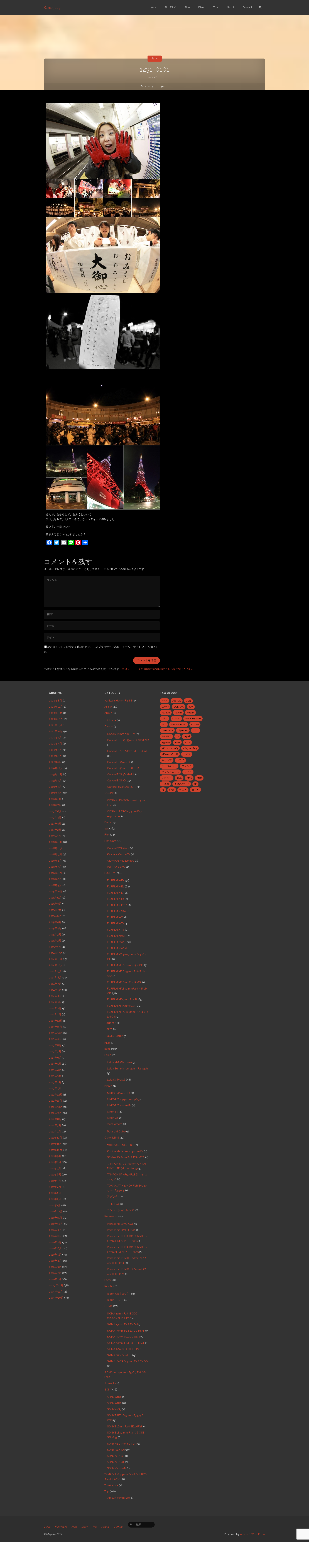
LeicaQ (176, 718)
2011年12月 (55, 1137)
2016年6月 (55, 873)
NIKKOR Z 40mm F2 (119, 1105)
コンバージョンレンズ (120, 1210)
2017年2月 (55, 829)
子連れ (165, 784)
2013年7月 (55, 1051)
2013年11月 (55, 1026)
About (105, 1526)
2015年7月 (55, 910)
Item (107, 1048)
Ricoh (108, 1286)
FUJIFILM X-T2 (115, 923)
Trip (106, 1491)
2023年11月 (55, 713)
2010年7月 (55, 1242)
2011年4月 (55, 1186)
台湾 (199, 777)
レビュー (167, 777)
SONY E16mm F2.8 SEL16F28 (125, 1426)
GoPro (108, 1029)
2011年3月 (55, 1193)
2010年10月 (56, 1223)
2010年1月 (55, 1279)
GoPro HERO (115, 1036)
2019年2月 (55, 792)
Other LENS (111, 1137)
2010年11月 (55, 1217)
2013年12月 (55, 1020)
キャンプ (167, 760)
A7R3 (164, 700)
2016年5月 (55, 879)
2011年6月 (55, 1174)
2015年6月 (55, 916)
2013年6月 (55, 1057)
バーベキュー (169, 766)
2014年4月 (55, 996)
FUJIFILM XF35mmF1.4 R (121, 1005)
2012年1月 (55, 1131)
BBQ (188, 700)
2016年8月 (55, 860)
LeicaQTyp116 (193, 718)
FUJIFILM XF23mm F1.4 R (122, 999)
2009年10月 (56, 1297)
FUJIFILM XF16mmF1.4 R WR (124, 982)
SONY (108, 1389)
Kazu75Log (52, 7)
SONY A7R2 (114, 1397)
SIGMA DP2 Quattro (119, 1355)
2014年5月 (55, 989)
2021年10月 (56, 731)
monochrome (178, 724)
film (191, 706)
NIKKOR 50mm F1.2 (118, 1093)
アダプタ (112, 1196)
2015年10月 (56, 891)
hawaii (178, 712)
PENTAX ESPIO (116, 866)
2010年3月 (55, 1267)
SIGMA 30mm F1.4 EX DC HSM (125, 1330)
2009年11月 (56, 1291)
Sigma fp (110, 1383)
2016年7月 (55, 866)
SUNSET (166, 736)
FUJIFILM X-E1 (115, 880)
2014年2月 (55, 1008)
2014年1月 (55, 1014)
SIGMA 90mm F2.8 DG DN (123, 1349)
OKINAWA (167, 730)
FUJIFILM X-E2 (115, 886)
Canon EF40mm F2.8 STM (123, 768)
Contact (118, 1526)
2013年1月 (55, 1088)
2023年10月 (56, 719)
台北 (189, 777)
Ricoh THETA (115, 1299)
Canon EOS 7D (116, 780)
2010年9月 (55, 1230)
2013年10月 (56, 1033)
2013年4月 (55, 1070)
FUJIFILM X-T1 (115, 917)
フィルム (187, 766)
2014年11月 (55, 959)
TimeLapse (111, 1485)
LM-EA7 (114, 1204)
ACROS (176, 700)
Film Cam (110, 840)
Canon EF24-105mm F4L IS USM (127, 751)
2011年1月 (55, 1205)
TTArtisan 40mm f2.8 (117, 1497)
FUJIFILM (109, 873)
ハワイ (180, 760)
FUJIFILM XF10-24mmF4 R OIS (125, 965)
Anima (243, 1534)
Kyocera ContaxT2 (118, 854)
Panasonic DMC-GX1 (120, 1223)
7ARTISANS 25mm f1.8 (120, 1145)
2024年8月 (55, 700)
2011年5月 (55, 1180)
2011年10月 (55, 1150)
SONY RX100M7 (116, 1468)
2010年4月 (55, 1260)
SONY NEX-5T (115, 1462)
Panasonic (111, 1216)
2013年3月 (55, 1076)
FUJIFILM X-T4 (115, 929)
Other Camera (113, 1124)
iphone (111, 720)
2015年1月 (55, 946)
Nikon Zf (112, 1117)
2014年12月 (56, 953)
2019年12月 (56, 768)
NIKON (108, 1085)
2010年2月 (55, 1273)
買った (195, 789)
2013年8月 (55, 1045)
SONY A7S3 (114, 1409)
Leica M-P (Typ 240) (119, 1062)
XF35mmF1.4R (170, 754)
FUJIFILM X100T (116, 942)
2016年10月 (56, 848)
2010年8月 (55, 1236)
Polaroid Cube (116, 1131)
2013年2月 (55, 1082)
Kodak (190, 712)
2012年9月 (55, 1113)
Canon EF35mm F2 (119, 762)
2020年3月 (55, 749)
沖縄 (171, 789)
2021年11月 (55, 725)
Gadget (109, 1022)
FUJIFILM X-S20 (116, 911)
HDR (107, 1042)
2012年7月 (55, 1125)
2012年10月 (56, 1107)
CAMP (165, 706)
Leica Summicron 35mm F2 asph (127, 1068)
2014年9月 (55, 971)
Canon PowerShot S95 (121, 786)
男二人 (183, 789)
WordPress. (258, 1534)
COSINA (109, 792)
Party (154, 58)
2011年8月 (55, 1162)
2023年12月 (56, 706)
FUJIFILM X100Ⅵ (117, 948)
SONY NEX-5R (115, 1456)
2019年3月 (55, 786)
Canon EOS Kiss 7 (118, 848)
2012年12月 (55, 1094)
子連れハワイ (181, 784)
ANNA (108, 706)
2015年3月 (55, 934)
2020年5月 (55, 737)
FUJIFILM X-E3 (115, 892)
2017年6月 (55, 811)
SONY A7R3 (114, 1403)
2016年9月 (55, 854)
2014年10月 (56, 965)
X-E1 (177, 742)
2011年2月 (55, 1199)
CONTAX (178, 706)
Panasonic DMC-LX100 (121, 1230)
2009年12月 (56, 1285)
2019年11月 (55, 774)
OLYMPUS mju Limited (120, 860)
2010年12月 (56, 1211)
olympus (183, 730)
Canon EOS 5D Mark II (120, 774)
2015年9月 (55, 897)
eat (106, 828)
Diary (107, 822)
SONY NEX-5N (116, 1449)
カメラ (186, 754)
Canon (108, 726)
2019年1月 (55, 799)
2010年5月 (55, 1254)
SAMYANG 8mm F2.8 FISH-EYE (125, 1157)
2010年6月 (55, 1248)
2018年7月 (55, 805)
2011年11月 (55, 1143)
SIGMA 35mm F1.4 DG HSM (123, 1336)
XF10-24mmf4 (170, 748)
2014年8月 (55, 977)
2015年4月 (55, 928)
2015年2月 (55, 940)
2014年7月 (55, 983)
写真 (179, 777)
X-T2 (187, 742)
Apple (108, 713)
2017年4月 (55, 817)
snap (195, 730)
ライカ (188, 772)
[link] (260, 8)
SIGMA (108, 1306)
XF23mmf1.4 (190, 748)
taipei (187, 736)
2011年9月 (55, 1156)
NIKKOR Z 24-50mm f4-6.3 (123, 1099)
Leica (107, 1055)
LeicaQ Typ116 (116, 1079)
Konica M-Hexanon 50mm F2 (125, 1151)
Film (106, 834)
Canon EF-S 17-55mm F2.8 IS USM (128, 740)
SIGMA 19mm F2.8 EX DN (122, 1324)
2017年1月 (55, 836)
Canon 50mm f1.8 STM (121, 734)
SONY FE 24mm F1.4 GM (122, 1443)
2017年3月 (55, 823)
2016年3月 (55, 885)
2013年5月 (55, 1063)
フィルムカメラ (170, 772)
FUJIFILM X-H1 (115, 898)
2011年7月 (55, 1168)
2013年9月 (55, 1039)
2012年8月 (55, 1119)
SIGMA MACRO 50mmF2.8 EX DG (127, 1361)
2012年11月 (55, 1100)
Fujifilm (166, 712)
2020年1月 (55, 762)
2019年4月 (55, 780)
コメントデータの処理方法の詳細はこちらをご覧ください (157, 669)
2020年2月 (55, 756)
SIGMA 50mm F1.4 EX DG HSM (125, 1343)
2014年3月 (55, 1002)
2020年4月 (55, 743)
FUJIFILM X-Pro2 (117, 905)
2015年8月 (55, 903)
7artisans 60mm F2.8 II (118, 700)
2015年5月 (55, 922)
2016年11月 (55, 842)
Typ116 (166, 742)
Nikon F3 (112, 1111)
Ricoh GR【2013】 (118, 1293)
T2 (177, 736)
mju (164, 724)
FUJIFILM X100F (116, 935)
